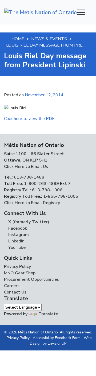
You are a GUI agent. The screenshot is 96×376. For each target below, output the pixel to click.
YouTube (16, 247)
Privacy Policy (17, 267)
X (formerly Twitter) (28, 222)
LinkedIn (16, 241)
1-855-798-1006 (60, 196)
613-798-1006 (46, 190)
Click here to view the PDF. (29, 119)
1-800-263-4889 (41, 184)
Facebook (17, 228)
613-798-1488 (29, 177)
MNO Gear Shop (19, 273)
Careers (11, 286)
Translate (48, 314)
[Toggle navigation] (81, 12)
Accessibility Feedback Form (57, 337)
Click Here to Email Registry (32, 203)
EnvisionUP (57, 343)
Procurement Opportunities (31, 279)
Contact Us (15, 292)
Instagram (18, 235)
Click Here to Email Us (26, 167)
